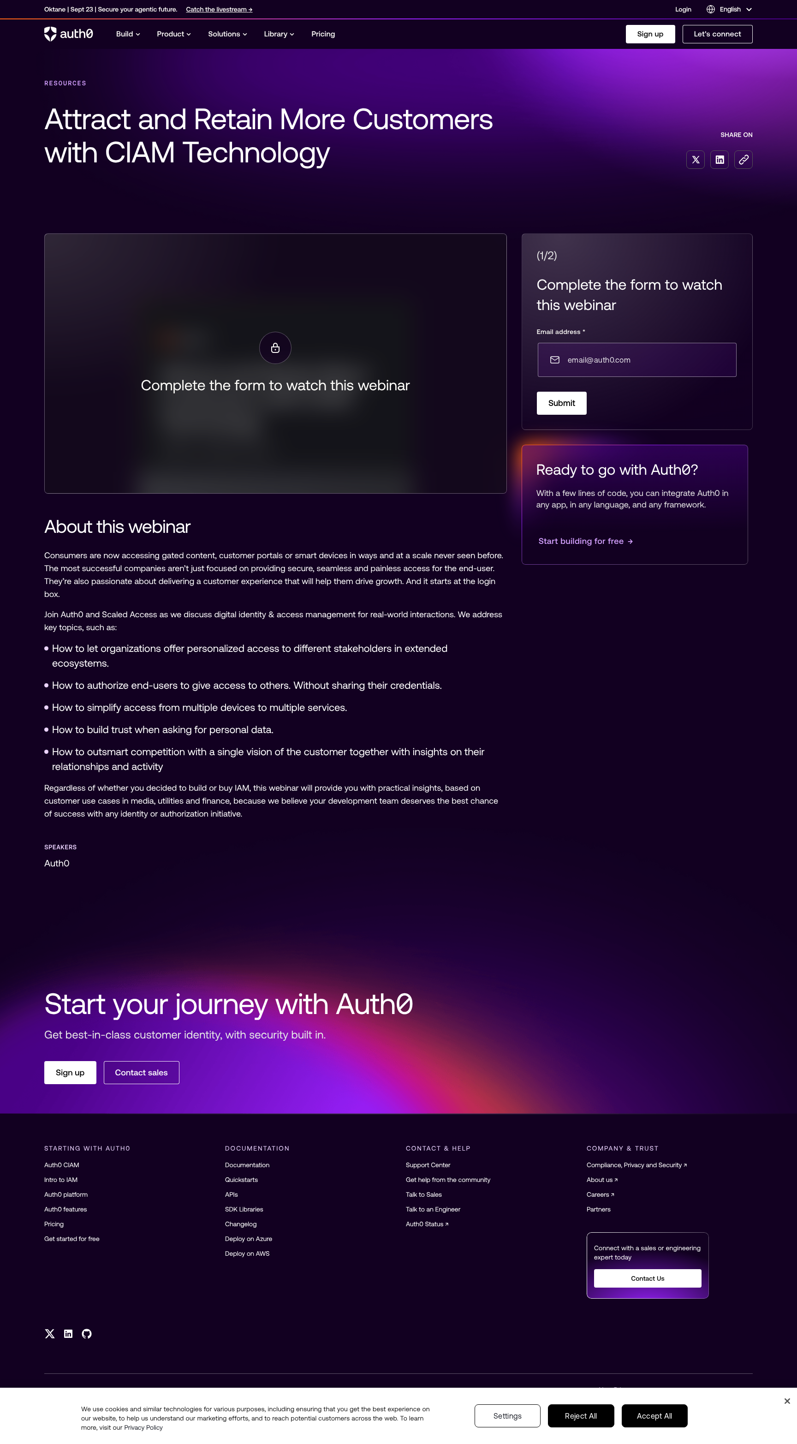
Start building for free (586, 541)
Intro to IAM (60, 1179)
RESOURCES (65, 83)
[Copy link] (743, 159)
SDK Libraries (244, 1209)
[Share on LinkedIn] (719, 159)
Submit (562, 403)
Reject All (581, 1416)
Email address (561, 331)
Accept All (654, 1416)
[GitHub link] (86, 1333)
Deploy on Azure (248, 1238)
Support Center (428, 1165)
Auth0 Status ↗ (427, 1224)
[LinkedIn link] (68, 1333)
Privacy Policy (143, 1427)
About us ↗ (602, 1179)
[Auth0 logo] (68, 34)
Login (683, 9)
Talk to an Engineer (433, 1209)
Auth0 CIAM (61, 1165)
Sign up (650, 34)
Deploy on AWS (247, 1253)
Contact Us (648, 1278)
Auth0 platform (66, 1194)
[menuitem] (128, 34)
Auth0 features (65, 1209)
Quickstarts (241, 1179)
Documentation (247, 1165)
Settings (508, 1416)
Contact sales (141, 1072)
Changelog (241, 1224)
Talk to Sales (424, 1194)
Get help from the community (448, 1179)
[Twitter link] (49, 1333)
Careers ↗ (600, 1194)
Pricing (54, 1224)
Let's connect (717, 34)
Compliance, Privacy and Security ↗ (637, 1165)
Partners (599, 1209)
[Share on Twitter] (695, 159)
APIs (231, 1194)
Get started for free (72, 1238)
